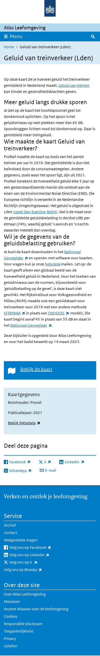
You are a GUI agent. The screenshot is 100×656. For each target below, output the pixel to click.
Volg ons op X (34, 562)
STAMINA (15, 313)
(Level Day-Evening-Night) (35, 211)
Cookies (10, 616)
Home (9, 46)
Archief (10, 525)
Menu (16, 36)
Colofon (10, 645)
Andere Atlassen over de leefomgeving (36, 608)
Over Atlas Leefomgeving (25, 594)
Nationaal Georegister (31, 325)
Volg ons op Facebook (41, 547)
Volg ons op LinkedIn (40, 554)
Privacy (10, 638)
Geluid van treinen (73, 85)
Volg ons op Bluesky (34, 569)
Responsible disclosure (23, 623)
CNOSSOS (58, 313)
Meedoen (12, 601)
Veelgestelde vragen (21, 540)
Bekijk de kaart (36, 369)
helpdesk (53, 264)
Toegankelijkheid (18, 631)
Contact (10, 532)
